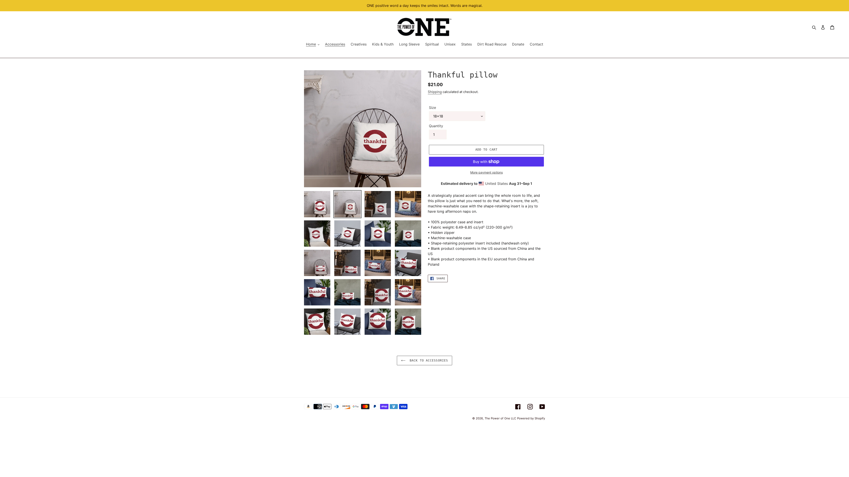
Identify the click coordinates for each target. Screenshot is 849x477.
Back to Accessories (428, 360)
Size (432, 107)
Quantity (436, 126)
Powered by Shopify (531, 418)
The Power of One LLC (500, 418)
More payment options (486, 172)
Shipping (435, 92)
